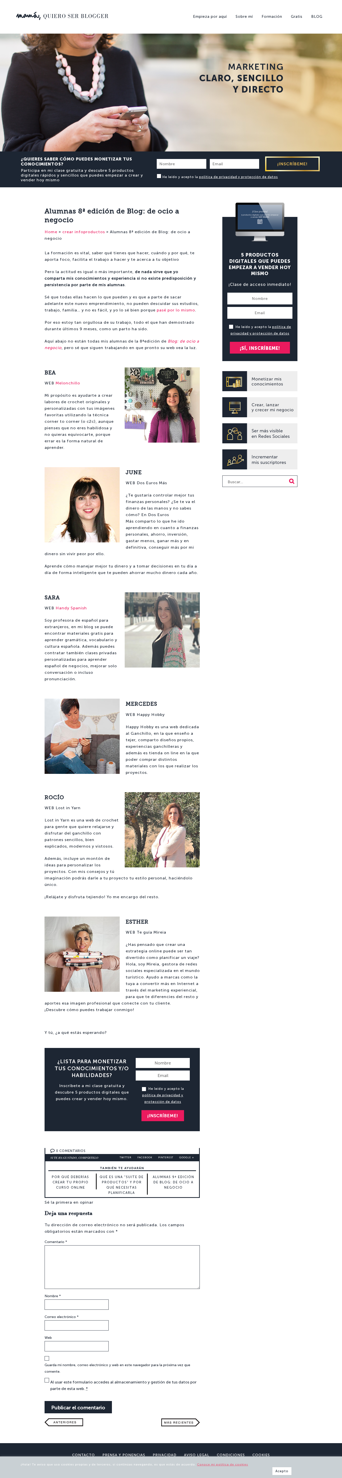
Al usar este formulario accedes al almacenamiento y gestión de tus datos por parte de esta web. (123, 1385)
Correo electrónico (62, 1317)
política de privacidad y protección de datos (238, 177)
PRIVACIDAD (165, 1455)
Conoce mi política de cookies (222, 1464)
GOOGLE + (186, 1157)
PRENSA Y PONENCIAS (123, 1455)
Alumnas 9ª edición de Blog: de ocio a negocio (173, 1182)
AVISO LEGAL (196, 1455)
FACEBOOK (144, 1157)
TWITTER (125, 1157)
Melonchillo (68, 383)
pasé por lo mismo (176, 310)
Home (51, 231)
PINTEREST (165, 1157)
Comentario (56, 1242)
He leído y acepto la (220, 177)
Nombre (53, 1296)
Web (48, 1338)
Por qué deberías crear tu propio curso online (70, 1182)
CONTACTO (83, 1455)
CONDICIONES (231, 1455)
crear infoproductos (83, 231)
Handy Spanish (71, 608)
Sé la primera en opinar (69, 1202)
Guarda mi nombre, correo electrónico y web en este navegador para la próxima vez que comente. (117, 1368)
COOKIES (261, 1455)
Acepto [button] (281, 1471)
